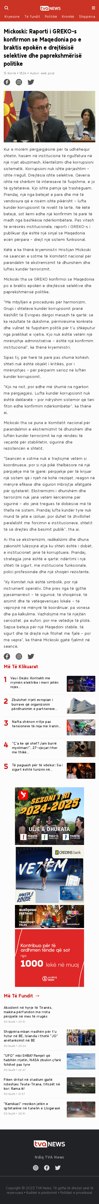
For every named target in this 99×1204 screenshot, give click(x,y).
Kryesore (12, 16)
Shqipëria (87, 16)
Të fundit (32, 16)
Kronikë (68, 16)
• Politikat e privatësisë (75, 1192)
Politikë (51, 16)
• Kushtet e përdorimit (41, 1192)
